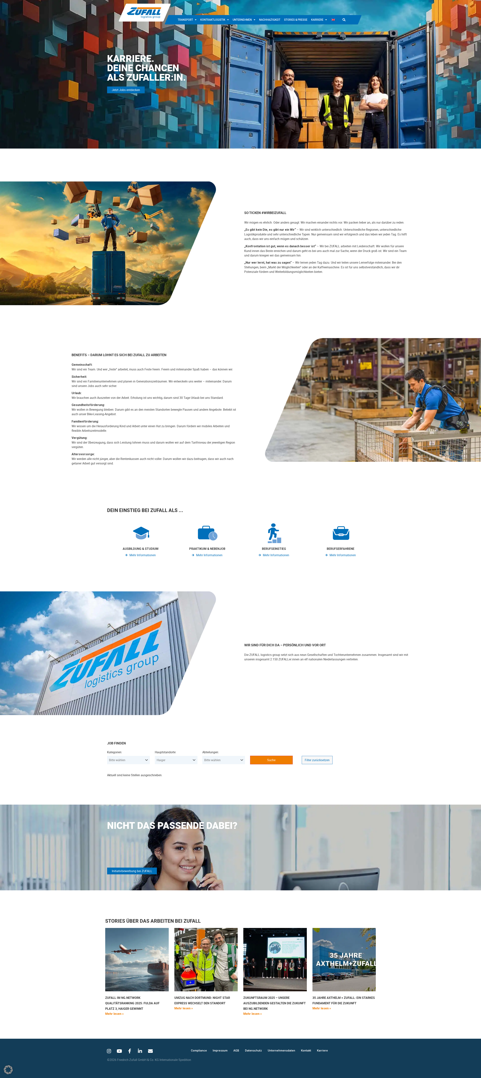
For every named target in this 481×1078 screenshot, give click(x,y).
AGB (236, 1050)
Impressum (220, 1050)
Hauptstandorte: (165, 752)
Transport (185, 19)
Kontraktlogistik (212, 19)
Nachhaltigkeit (269, 19)
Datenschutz (253, 1050)
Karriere (317, 19)
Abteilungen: (210, 752)
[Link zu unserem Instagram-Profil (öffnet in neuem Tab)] (109, 1051)
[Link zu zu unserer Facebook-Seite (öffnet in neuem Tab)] (129, 1051)
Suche (271, 760)
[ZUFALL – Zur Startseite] (145, 12)
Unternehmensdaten (281, 1050)
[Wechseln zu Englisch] (333, 20)
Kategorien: (114, 752)
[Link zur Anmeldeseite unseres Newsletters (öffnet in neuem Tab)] (150, 1051)
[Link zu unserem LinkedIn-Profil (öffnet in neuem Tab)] (140, 1051)
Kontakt (306, 1050)
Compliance (199, 1050)
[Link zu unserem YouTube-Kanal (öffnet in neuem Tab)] (119, 1051)
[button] (344, 19)
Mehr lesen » (114, 1014)
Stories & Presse (295, 19)
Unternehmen (242, 19)
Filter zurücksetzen (317, 760)
